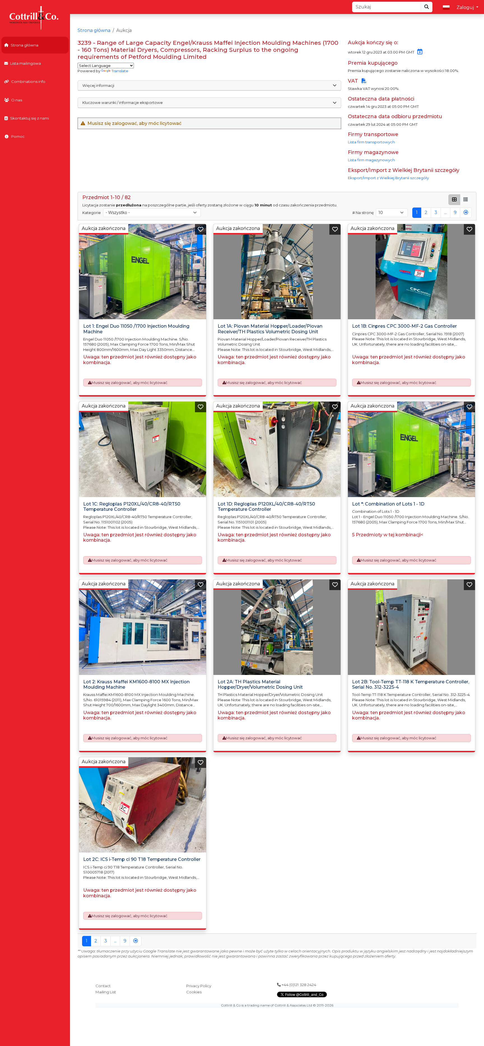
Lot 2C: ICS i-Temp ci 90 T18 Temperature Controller (142, 859)
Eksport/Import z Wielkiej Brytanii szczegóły (388, 178)
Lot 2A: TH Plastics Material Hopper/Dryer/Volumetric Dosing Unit (260, 684)
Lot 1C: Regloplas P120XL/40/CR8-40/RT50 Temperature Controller (131, 506)
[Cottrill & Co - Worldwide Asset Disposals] (34, 17)
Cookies (194, 992)
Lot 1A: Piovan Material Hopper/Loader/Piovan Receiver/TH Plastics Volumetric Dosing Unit (270, 328)
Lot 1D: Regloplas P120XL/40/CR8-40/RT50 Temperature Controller (266, 506)
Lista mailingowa (25, 63)
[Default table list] (466, 199)
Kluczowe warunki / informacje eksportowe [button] (122, 102)
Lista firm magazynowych (371, 160)
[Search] (426, 7)
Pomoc (18, 136)
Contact (103, 986)
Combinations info (28, 81)
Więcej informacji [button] (98, 85)
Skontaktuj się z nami (29, 118)
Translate (119, 71)
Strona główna (24, 45)
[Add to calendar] (418, 52)
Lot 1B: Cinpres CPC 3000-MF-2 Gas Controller (404, 326)
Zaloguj (466, 7)
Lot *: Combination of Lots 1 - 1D (388, 504)
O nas (16, 100)
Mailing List (106, 992)
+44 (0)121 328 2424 (298, 984)
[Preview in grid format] (454, 199)
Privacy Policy (198, 986)
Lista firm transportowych (371, 142)
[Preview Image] (142, 272)
